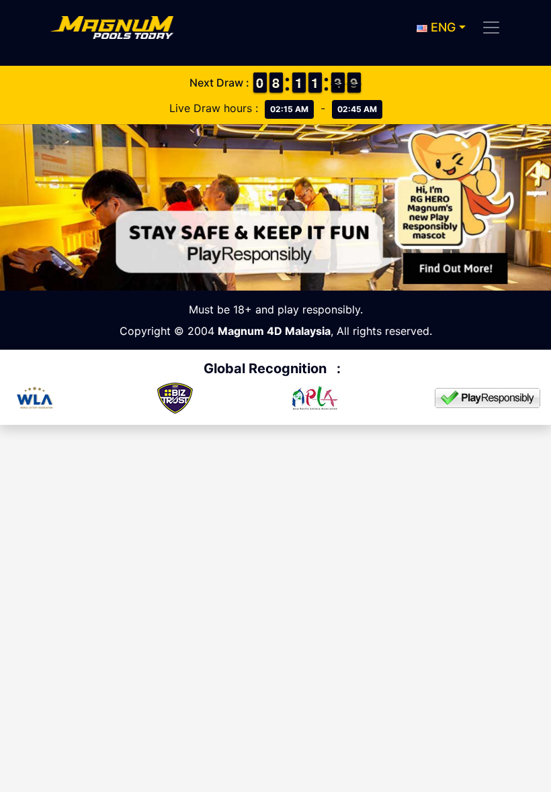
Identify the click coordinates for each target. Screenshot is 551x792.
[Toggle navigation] (491, 27)
